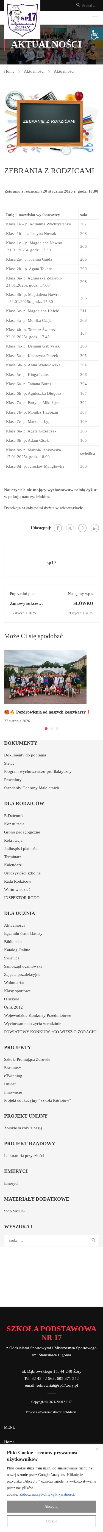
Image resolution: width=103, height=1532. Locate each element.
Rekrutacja (13, 840)
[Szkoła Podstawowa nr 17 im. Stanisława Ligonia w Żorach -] (22, 19)
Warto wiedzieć (17, 889)
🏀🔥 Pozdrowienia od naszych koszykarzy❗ (47, 712)
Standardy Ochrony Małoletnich (31, 788)
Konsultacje (14, 824)
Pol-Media (69, 1412)
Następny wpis (80, 593)
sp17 (51, 562)
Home (9, 71)
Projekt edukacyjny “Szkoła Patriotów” (37, 1100)
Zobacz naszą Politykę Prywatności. (47, 1494)
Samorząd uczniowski (23, 966)
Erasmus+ (12, 1067)
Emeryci (11, 1183)
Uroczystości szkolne (22, 873)
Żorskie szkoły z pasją (23, 1128)
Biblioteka (13, 941)
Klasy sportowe (17, 991)
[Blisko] (97, 1449)
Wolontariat (14, 982)
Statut (9, 763)
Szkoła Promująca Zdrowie (27, 1059)
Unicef (10, 1084)
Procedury (13, 779)
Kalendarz (13, 865)
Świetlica (12, 958)
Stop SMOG (14, 1211)
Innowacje (13, 1092)
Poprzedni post (22, 593)
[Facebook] (58, 528)
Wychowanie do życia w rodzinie (32, 1023)
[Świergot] (70, 528)
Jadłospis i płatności (21, 848)
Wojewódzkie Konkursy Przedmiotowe (37, 1015)
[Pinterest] (82, 528)
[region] (51, 1488)
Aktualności (34, 71)
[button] (46, 728)
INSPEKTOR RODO (22, 897)
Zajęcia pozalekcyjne (22, 974)
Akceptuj (51, 1506)
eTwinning (13, 1076)
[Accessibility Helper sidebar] (96, 33)
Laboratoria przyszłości (24, 1155)
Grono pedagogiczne (22, 832)
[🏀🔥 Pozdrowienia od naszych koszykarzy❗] (45, 676)
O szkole (11, 999)
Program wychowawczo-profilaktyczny (38, 771)
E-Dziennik (14, 816)
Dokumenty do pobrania (25, 755)
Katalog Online (17, 950)
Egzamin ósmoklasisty (23, 933)
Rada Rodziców (17, 881)
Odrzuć (51, 1521)
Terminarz (12, 857)
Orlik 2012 (13, 1007)
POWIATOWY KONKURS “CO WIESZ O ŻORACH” (50, 1032)
